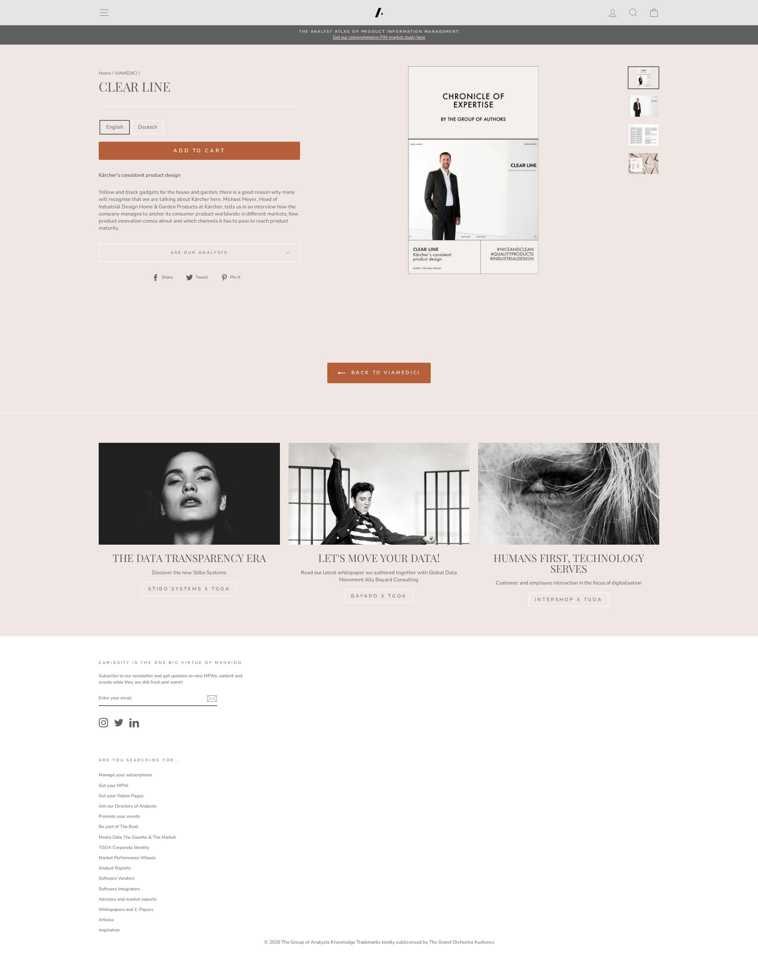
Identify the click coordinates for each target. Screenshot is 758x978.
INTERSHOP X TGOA (569, 599)
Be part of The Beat (118, 827)
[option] (379, 35)
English (114, 127)
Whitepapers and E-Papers (126, 909)
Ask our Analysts (199, 252)
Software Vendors (116, 878)
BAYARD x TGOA (379, 596)
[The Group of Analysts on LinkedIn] (134, 722)
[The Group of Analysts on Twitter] (119, 722)
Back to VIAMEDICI (384, 372)
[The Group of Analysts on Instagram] (103, 722)
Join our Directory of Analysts (127, 806)
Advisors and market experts (127, 899)
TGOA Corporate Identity (124, 848)
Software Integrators (119, 889)
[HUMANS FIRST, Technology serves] (568, 494)
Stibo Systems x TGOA (189, 589)
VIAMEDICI (125, 73)
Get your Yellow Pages (121, 796)
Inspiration (109, 930)
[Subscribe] (212, 698)
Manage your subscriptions (125, 775)
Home (105, 73)
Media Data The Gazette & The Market (137, 837)
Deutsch (147, 127)
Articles (106, 920)
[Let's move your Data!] (379, 494)
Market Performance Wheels (127, 858)
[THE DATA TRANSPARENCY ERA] (189, 494)
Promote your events (119, 816)
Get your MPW (113, 786)
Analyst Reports (115, 868)
